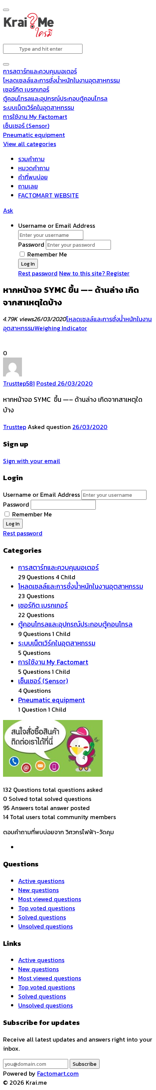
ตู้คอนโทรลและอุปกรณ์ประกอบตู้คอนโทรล (55, 98)
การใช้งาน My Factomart (35, 116)
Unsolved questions (45, 926)
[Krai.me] (28, 35)
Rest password (38, 273)
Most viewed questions (49, 898)
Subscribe (85, 1064)
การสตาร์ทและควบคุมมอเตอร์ (40, 71)
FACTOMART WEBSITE (48, 195)
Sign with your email (31, 460)
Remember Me (46, 254)
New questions (38, 889)
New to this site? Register (94, 273)
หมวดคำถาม (34, 168)
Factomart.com (58, 1073)
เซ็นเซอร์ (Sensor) (26, 125)
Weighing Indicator (60, 328)
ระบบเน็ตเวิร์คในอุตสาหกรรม (38, 107)
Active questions (41, 880)
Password (31, 244)
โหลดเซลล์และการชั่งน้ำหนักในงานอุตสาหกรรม (61, 80)
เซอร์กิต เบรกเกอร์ (26, 89)
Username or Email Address (56, 225)
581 (30, 383)
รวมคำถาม (31, 158)
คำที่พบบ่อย (33, 177)
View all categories (29, 143)
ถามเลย (28, 186)
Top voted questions (46, 908)
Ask (8, 210)
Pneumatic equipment (34, 134)
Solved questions (42, 917)
